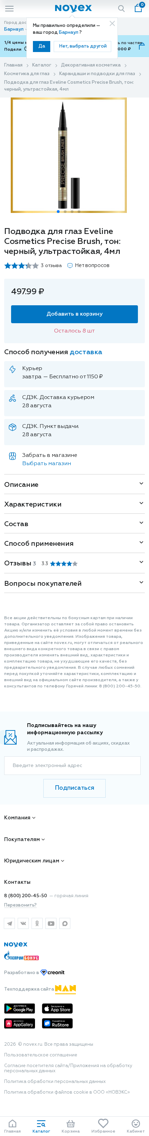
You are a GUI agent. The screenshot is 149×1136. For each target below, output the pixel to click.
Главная (13, 65)
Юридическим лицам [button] (31, 860)
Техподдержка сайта (29, 989)
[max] (65, 923)
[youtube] (51, 923)
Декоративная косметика (91, 65)
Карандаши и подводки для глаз (97, 74)
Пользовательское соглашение (40, 1055)
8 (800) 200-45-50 (25, 896)
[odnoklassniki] (37, 923)
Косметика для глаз (27, 74)
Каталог (41, 65)
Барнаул (69, 32)
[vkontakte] (23, 923)
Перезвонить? (20, 905)
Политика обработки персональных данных (55, 1081)
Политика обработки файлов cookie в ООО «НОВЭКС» (67, 1092)
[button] (58, 211)
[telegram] (9, 923)
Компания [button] (17, 817)
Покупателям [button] (22, 839)
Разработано (22, 973)
